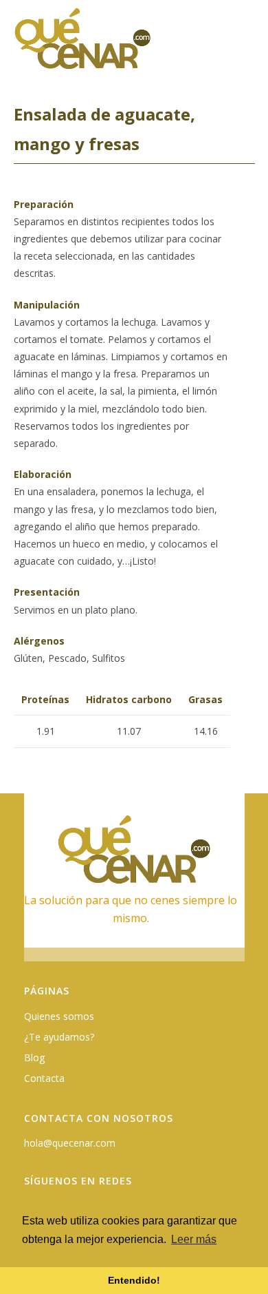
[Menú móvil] (246, 46)
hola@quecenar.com (69, 1142)
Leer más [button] (193, 1239)
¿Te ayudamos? (59, 1036)
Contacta (44, 1078)
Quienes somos (59, 1016)
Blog (34, 1057)
